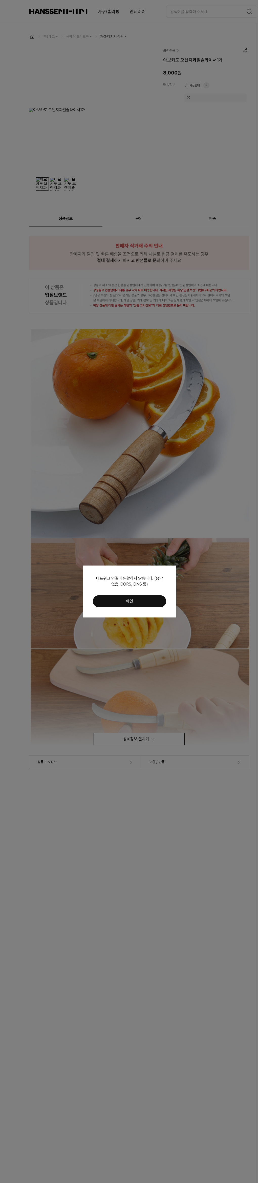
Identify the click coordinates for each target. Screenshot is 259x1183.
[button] (129, 601)
